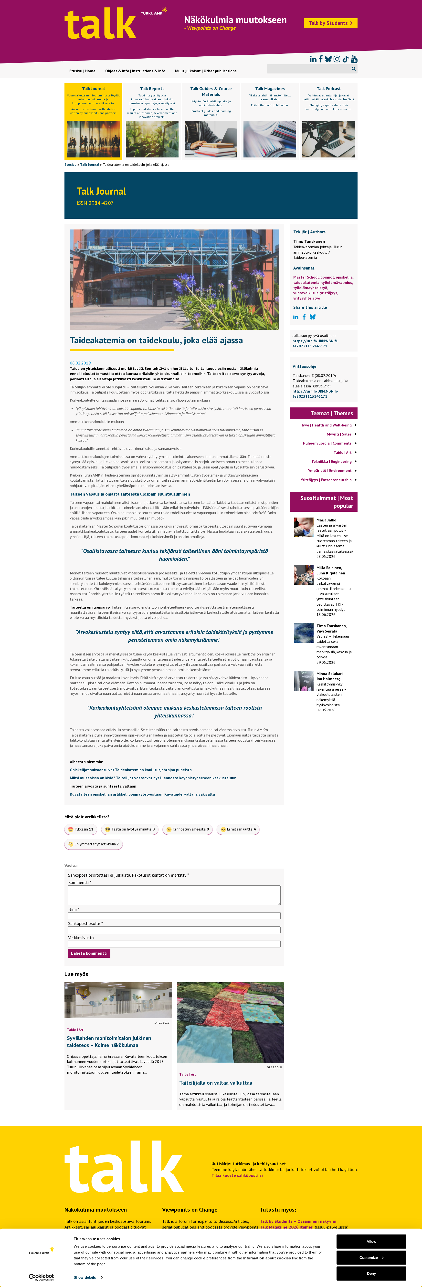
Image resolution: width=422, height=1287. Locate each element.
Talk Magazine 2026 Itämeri (287, 1227)
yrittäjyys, (329, 292)
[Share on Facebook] (304, 317)
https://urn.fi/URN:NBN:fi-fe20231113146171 (315, 343)
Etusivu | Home (82, 70)
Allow (371, 1241)
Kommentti (79, 882)
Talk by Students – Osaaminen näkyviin (298, 1221)
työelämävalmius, (337, 282)
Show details (85, 1277)
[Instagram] (337, 59)
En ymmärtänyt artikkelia (96, 843)
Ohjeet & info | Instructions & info (135, 70)
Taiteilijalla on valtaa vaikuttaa (215, 1082)
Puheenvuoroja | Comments (327, 443)
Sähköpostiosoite (85, 923)
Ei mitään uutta (241, 829)
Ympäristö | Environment (330, 470)
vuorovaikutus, (306, 292)
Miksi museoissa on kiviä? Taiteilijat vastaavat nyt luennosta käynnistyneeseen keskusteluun (153, 777)
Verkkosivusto (81, 937)
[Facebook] (320, 59)
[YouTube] (354, 59)
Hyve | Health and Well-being (326, 425)
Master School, (306, 277)
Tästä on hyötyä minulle (133, 829)
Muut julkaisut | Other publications (206, 70)
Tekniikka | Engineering (331, 461)
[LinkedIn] (313, 59)
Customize (368, 1257)
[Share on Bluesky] (313, 317)
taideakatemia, (307, 282)
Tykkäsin (83, 829)
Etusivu (70, 164)
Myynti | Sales (339, 434)
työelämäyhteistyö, (310, 287)
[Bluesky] (328, 59)
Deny (371, 1273)
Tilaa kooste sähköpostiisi (237, 1175)
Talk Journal (89, 164)
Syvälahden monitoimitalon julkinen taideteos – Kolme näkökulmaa (109, 1041)
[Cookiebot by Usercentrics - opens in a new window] (41, 1277)
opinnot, (328, 277)
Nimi (73, 909)
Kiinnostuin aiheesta (191, 829)
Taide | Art (75, 1030)
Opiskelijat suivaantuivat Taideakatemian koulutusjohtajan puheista (131, 769)
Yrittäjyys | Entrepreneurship (326, 479)
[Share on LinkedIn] (295, 317)
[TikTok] (345, 59)
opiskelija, (344, 277)
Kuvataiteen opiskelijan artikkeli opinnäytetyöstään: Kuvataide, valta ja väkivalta (142, 794)
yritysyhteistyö (306, 298)
